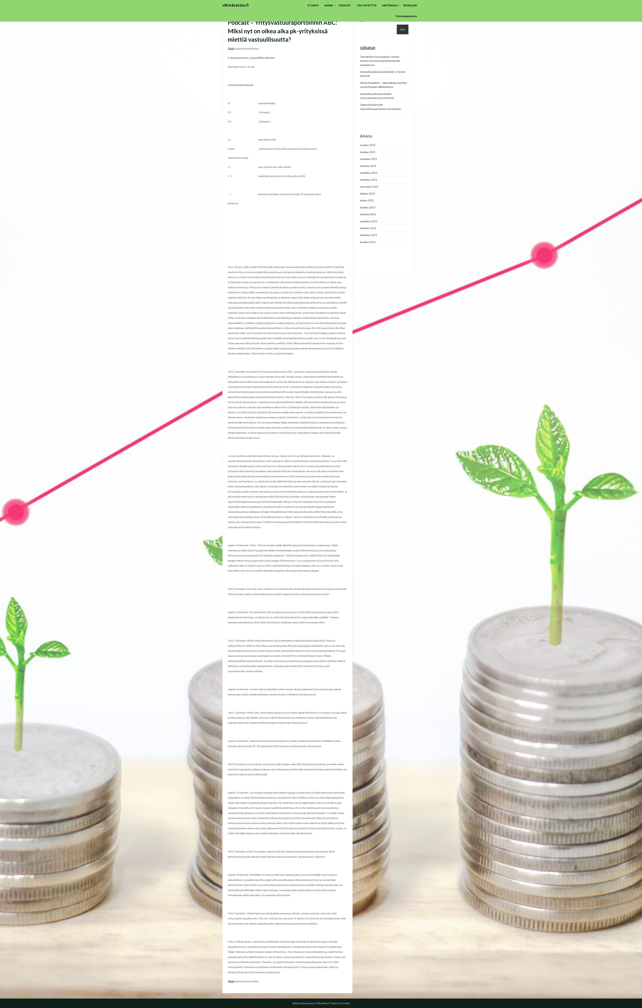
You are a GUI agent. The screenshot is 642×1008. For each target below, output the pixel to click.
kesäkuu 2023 (367, 152)
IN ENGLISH (410, 5)
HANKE (328, 5)
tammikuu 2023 (368, 179)
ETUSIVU (313, 5)
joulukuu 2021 (368, 242)
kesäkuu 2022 (367, 207)
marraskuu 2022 (369, 186)
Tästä (231, 48)
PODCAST (345, 5)
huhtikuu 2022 (368, 214)
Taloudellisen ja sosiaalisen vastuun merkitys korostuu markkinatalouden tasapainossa (380, 60)
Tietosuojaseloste (406, 16)
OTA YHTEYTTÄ (367, 5)
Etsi (402, 29)
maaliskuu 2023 (368, 172)
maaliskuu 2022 (368, 221)
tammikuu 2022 (368, 234)
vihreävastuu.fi (235, 5)
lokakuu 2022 (367, 193)
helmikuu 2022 (368, 228)
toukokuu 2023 (368, 158)
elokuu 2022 (367, 200)
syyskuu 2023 (367, 145)
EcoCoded (344, 1003)
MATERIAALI (390, 5)
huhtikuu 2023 (368, 165)
